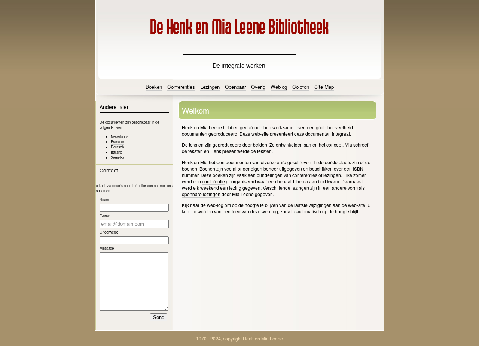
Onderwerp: (109, 232)
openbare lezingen (201, 194)
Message (107, 248)
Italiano (116, 152)
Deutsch (117, 147)
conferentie (213, 181)
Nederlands (119, 136)
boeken (220, 175)
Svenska (117, 157)
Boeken (207, 168)
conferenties (304, 175)
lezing (235, 187)
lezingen (332, 175)
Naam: (105, 199)
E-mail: (105, 216)
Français (117, 141)
